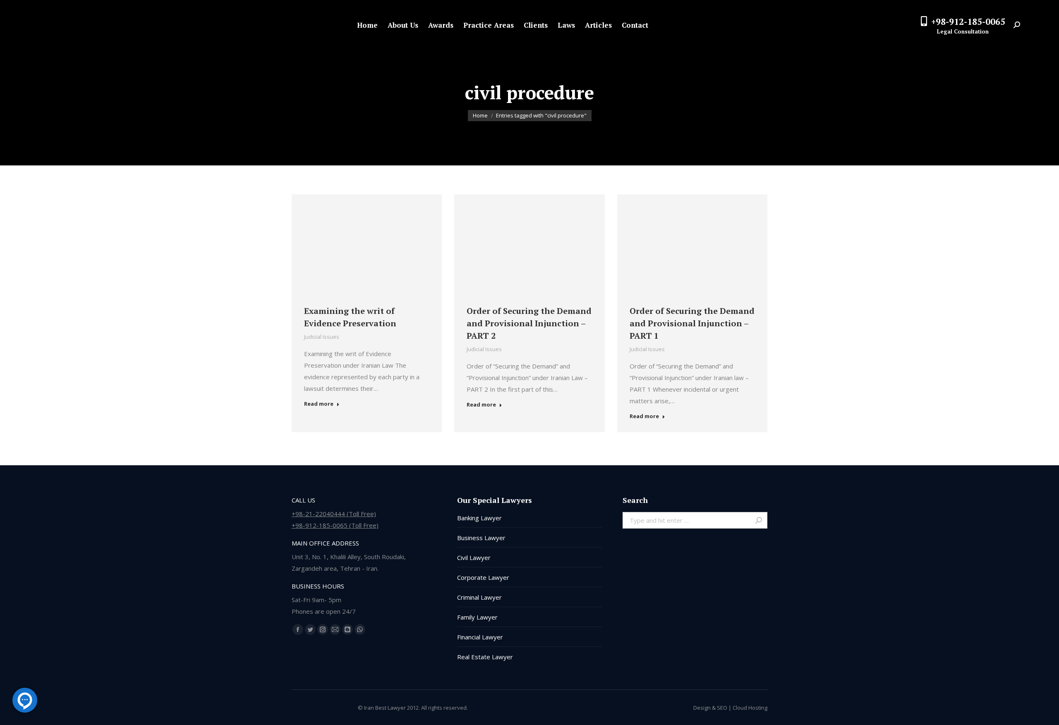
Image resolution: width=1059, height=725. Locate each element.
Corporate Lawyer (483, 577)
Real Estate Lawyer (485, 657)
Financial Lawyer (480, 637)
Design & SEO (710, 707)
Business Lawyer (481, 538)
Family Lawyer (477, 617)
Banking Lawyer (479, 518)
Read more (318, 403)
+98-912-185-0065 (968, 21)
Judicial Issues (321, 336)
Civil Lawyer (474, 557)
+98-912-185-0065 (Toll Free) (335, 525)
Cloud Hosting (750, 707)
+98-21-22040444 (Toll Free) (334, 514)
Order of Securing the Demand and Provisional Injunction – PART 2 (529, 323)
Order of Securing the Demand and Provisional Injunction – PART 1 (692, 323)
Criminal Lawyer (479, 597)
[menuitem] (367, 25)
